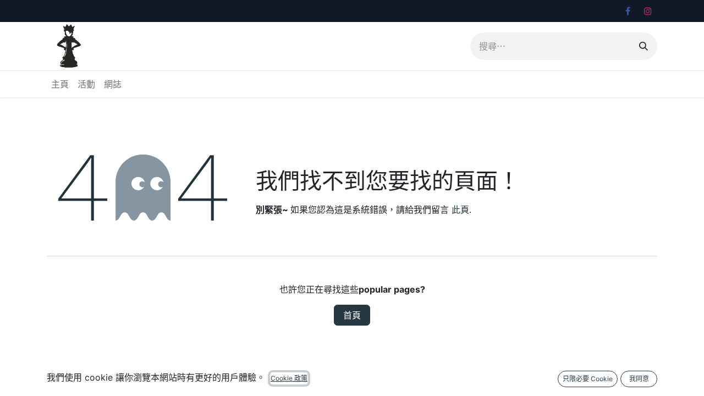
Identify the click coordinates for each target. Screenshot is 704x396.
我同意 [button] (639, 379)
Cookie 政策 (289, 378)
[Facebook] (627, 11)
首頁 (352, 315)
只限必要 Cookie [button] (588, 379)
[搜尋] (643, 46)
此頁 (460, 209)
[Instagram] (648, 11)
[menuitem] (60, 84)
